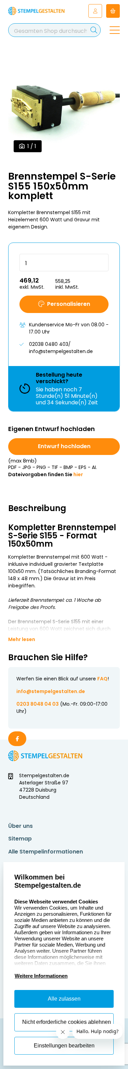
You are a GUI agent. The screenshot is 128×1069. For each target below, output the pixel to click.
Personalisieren (68, 304)
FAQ (102, 678)
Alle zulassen (64, 999)
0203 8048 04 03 (37, 704)
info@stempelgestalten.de (50, 691)
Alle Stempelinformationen (45, 851)
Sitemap (20, 838)
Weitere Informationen (41, 976)
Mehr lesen (21, 639)
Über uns (20, 826)
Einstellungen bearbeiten (64, 1045)
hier (78, 474)
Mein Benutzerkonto (95, 11)
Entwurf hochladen (64, 446)
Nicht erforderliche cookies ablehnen (66, 1022)
